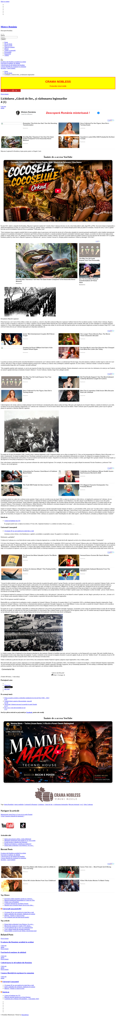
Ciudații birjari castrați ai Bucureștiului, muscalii (18, 702)
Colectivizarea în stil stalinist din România (13, 856)
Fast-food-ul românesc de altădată (10, 855)
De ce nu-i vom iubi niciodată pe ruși (14, 708)
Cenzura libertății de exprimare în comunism (13, 858)
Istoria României (9, 804)
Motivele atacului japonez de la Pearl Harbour (17, 997)
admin (2, 108)
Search (3, 35)
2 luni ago (3, 945)
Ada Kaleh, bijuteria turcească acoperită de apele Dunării (20, 705)
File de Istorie (8, 44)
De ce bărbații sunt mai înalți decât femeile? (16, 917)
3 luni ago (3, 976)
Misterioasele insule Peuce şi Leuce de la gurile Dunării (16, 814)
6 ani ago (3, 106)
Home (6, 42)
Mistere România (9, 27)
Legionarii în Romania (30, 804)
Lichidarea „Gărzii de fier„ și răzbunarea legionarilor (53, 804)
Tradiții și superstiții (9, 50)
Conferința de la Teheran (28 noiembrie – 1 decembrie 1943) (21, 999)
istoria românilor (19, 804)
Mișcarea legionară (74, 804)
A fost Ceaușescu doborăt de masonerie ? (12, 816)
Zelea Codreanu (88, 804)
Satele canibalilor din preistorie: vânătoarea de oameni (19, 914)
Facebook (29, 712)
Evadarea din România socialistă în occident (13, 853)
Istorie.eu (5, 992)
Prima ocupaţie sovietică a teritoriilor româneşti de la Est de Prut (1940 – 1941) (26, 698)
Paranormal (7, 54)
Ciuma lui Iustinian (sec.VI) (12, 520)
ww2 (81, 804)
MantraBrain (25, 1015)
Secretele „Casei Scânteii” (8, 859)
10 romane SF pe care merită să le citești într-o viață (19, 531)
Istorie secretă (8, 45)
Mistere (6, 49)
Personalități (7, 52)
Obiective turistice (9, 47)
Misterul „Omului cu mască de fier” (14, 915)
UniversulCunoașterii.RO (11, 909)
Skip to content (5, 1)
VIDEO (6, 55)
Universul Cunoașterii (10, 982)
